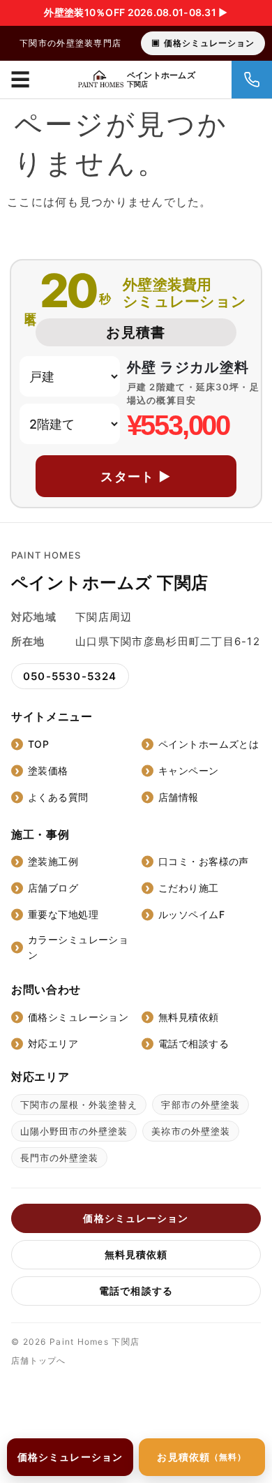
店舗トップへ (38, 1360)
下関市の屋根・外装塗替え (78, 1104)
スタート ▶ (136, 476)
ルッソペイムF (191, 914)
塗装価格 (48, 770)
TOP (38, 744)
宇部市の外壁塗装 (200, 1104)
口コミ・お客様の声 (203, 861)
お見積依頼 (201, 1457)
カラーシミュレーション (78, 947)
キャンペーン (188, 770)
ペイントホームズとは (208, 744)
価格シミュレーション (209, 43)
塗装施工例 (53, 861)
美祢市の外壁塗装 (190, 1131)
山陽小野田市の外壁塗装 (74, 1131)
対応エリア (53, 1043)
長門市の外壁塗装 (59, 1157)
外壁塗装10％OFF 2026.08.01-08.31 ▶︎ (135, 12)
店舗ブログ (53, 888)
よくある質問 (58, 797)
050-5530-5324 (70, 676)
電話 (252, 79)
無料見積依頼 (188, 1017)
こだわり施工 (188, 888)
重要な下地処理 (63, 914)
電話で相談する (193, 1043)
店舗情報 (178, 797)
